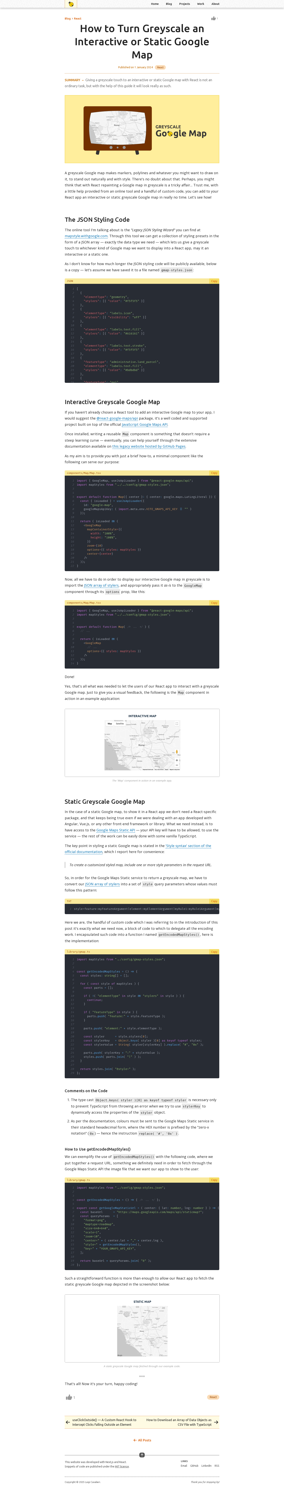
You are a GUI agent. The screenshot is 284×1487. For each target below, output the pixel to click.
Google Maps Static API (115, 830)
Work (200, 3)
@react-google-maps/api (117, 418)
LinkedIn (207, 1465)
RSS (217, 1465)
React (77, 18)
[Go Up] (142, 1455)
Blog (169, 3)
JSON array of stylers (101, 585)
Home (155, 3)
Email (184, 1465)
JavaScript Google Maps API (145, 424)
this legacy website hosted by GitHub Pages (148, 446)
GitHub (194, 1465)
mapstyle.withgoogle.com (86, 236)
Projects (184, 3)
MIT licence (122, 1466)
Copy (214, 281)
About (215, 3)
